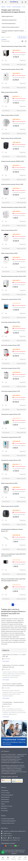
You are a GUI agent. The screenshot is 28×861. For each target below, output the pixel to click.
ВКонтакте (17, 838)
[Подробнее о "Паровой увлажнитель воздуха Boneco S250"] (6, 283)
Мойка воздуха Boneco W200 (9, 92)
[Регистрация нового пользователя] (22, 2)
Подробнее (23, 60)
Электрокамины (5, 799)
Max (11, 838)
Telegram (5, 838)
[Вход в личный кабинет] (25, 2)
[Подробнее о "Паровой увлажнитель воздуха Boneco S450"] (6, 54)
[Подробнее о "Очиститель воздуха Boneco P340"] (6, 329)
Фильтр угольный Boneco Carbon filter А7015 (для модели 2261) (13, 555)
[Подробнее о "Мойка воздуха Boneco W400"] (6, 490)
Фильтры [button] (23, 37)
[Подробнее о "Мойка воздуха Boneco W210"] (6, 237)
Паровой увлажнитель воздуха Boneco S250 (13, 276)
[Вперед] (17, 604)
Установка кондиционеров (7, 818)
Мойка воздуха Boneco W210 (9, 230)
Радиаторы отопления (6, 806)
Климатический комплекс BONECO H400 (12, 161)
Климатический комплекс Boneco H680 (12, 184)
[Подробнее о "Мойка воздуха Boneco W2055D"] (6, 513)
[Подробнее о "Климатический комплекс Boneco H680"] (6, 192)
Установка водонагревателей (8, 821)
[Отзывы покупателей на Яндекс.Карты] (6, 781)
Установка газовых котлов (7, 823)
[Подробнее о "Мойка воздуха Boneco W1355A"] (6, 122)
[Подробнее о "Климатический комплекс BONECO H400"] (6, 168)
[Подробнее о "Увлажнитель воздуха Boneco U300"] (6, 444)
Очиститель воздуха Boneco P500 (10, 368)
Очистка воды (4, 810)
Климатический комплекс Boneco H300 (12, 69)
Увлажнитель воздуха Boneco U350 (11, 460)
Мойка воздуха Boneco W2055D (10, 506)
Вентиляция (4, 808)
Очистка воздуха (5, 801)
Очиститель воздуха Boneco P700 (10, 391)
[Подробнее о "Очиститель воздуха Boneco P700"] (6, 398)
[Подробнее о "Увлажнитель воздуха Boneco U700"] (6, 306)
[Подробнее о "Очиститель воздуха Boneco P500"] (6, 375)
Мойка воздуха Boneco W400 (9, 483)
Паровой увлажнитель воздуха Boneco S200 (13, 207)
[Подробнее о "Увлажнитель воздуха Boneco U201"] (6, 421)
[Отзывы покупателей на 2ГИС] (17, 781)
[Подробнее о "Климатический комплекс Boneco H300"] (6, 77)
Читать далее (5, 661)
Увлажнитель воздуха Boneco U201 (11, 414)
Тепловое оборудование (7, 795)
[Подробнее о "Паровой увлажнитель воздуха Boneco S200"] (6, 214)
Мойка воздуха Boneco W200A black (11, 138)
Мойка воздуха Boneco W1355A (10, 115)
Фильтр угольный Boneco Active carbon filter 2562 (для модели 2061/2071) (13, 579)
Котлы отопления (5, 792)
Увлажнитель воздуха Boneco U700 (11, 299)
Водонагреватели (5, 797)
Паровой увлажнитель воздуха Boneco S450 (13, 46)
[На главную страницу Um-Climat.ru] (14, 2)
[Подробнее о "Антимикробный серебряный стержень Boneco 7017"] (6, 538)
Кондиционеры (5, 790)
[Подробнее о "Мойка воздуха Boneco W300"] (6, 260)
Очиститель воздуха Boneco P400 (10, 345)
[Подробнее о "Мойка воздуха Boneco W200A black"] (6, 145)
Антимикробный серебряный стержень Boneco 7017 (12, 530)
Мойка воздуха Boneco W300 (9, 253)
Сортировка (3, 39)
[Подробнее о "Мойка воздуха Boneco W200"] (6, 99)
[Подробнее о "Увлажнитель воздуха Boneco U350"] (6, 467)
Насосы (3, 804)
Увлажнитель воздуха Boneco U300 (11, 437)
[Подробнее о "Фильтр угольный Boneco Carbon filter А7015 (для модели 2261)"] (6, 563)
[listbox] (10, 41)
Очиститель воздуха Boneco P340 (10, 322)
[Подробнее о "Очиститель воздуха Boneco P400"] (6, 352)
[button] (8, 858)
